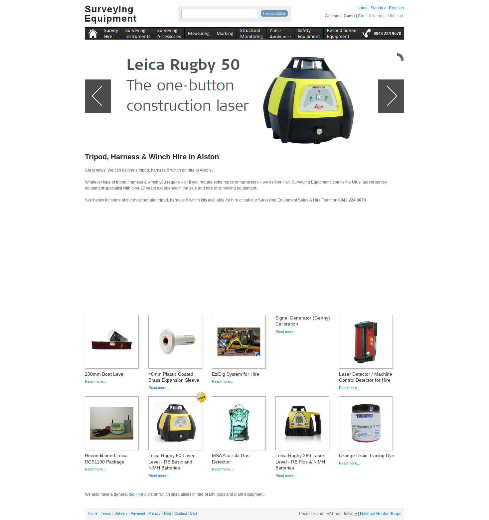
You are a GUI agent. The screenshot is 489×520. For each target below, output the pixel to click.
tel (382, 32)
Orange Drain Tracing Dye (366, 455)
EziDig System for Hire (235, 374)
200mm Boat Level (104, 374)
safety (308, 32)
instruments (111, 32)
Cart (362, 16)
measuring (198, 32)
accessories (169, 32)
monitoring (251, 32)
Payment (138, 513)
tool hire (136, 494)
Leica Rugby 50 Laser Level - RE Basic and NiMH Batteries (171, 461)
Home (362, 8)
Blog (167, 513)
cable (280, 32)
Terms (106, 513)
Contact (180, 513)
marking (225, 32)
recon (341, 32)
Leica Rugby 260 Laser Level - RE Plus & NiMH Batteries (300, 461)
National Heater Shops (380, 513)
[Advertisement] (244, 261)
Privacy (154, 513)
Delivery (121, 513)
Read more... (95, 381)
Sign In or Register (387, 8)
